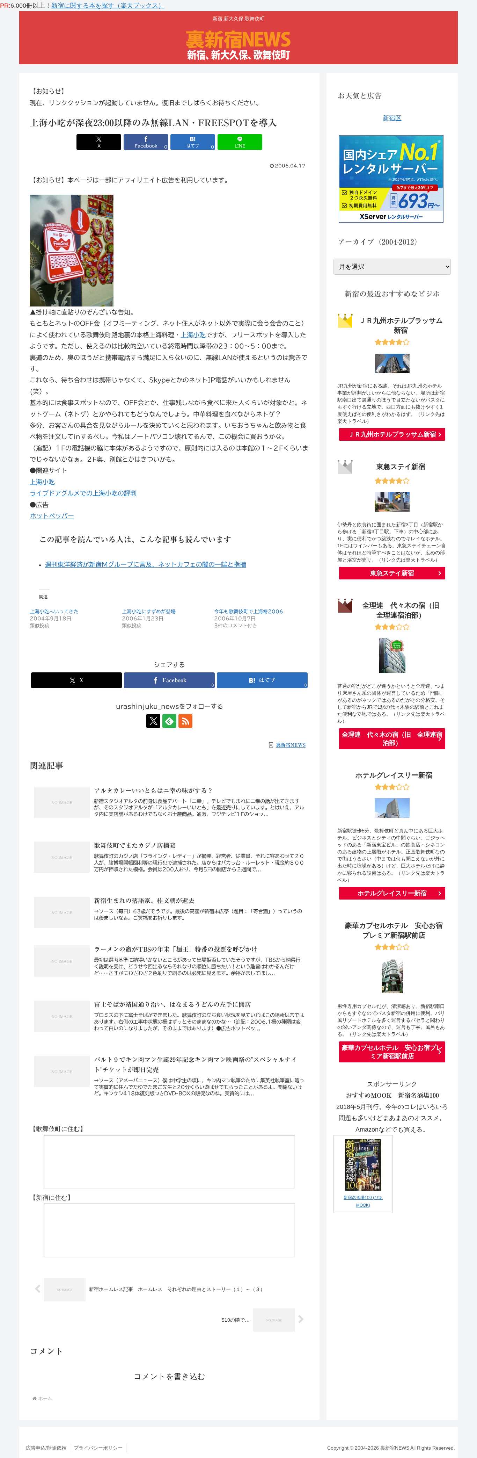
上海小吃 (193, 335)
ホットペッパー (52, 516)
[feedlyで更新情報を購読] (169, 721)
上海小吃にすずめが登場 (149, 611)
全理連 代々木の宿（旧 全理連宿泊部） (392, 738)
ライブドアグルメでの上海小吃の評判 (83, 493)
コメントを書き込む (169, 1376)
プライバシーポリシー (98, 1448)
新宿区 (392, 118)
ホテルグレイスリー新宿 (392, 893)
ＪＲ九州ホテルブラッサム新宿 (392, 434)
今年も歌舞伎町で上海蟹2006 (248, 611)
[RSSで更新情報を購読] (185, 721)
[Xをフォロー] (153, 721)
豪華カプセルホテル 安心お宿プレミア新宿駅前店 (392, 1052)
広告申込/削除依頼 (46, 1448)
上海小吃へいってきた (54, 611)
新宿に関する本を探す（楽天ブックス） (107, 5)
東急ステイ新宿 (392, 573)
